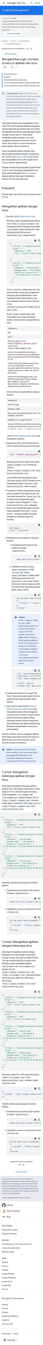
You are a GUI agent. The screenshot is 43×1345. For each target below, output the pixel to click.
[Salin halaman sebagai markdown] (12, 67)
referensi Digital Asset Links (23, 436)
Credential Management (15, 10)
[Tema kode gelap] (35, 241)
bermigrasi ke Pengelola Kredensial (19, 102)
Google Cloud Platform (10, 1316)
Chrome (5, 1266)
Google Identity (24, 41)
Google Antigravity (9, 1278)
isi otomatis (31, 173)
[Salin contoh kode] (39, 241)
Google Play (6, 1285)
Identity (21, 3)
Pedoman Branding (9, 1234)
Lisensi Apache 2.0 (17, 1186)
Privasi (16, 1334)
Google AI (5, 1320)
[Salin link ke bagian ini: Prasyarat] (16, 188)
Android (5, 1262)
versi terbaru (11, 755)
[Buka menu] (3, 3)
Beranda (5, 41)
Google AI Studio (8, 1274)
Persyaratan (6, 1334)
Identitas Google (8, 1252)
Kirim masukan (11, 54)
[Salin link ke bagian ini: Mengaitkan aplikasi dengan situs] (10, 210)
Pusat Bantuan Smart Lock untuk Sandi (16, 1244)
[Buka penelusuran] (31, 2)
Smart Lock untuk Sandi (11, 1248)
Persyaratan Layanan (10, 1230)
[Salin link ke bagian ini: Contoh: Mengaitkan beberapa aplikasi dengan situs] (10, 780)
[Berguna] (27, 48)
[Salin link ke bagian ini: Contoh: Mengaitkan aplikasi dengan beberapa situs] (34, 946)
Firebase (5, 1270)
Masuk (37, 3)
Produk (13, 41)
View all (5, 1289)
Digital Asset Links (19, 157)
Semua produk (7, 1324)
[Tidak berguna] (31, 48)
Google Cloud (7, 1281)
